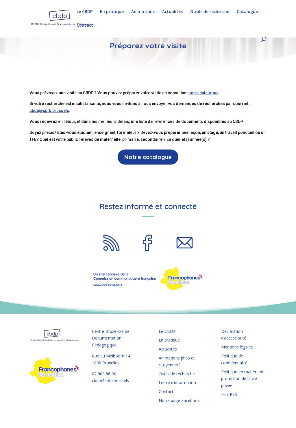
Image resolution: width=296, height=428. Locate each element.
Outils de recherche (209, 12)
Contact (85, 25)
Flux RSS (229, 394)
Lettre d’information (177, 382)
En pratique (112, 12)
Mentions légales (237, 347)
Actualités (172, 12)
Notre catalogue (148, 156)
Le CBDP (84, 12)
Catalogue (247, 12)
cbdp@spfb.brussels (49, 110)
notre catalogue (203, 93)
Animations (143, 12)
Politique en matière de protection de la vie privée (242, 378)
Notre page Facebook (179, 400)
